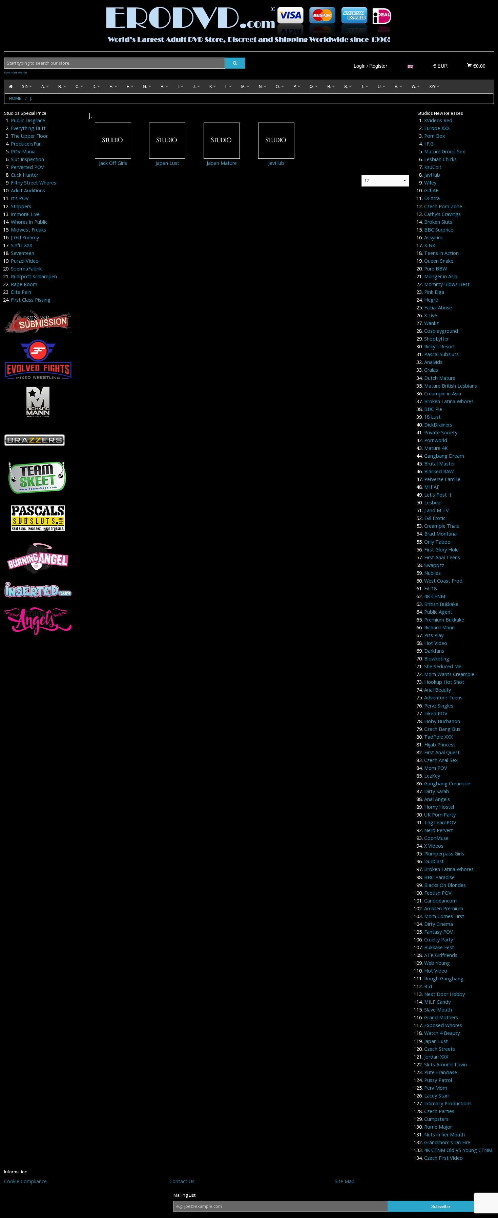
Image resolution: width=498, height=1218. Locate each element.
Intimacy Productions (448, 1103)
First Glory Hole (441, 549)
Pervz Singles (438, 705)
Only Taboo (437, 542)
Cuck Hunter (24, 175)
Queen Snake (438, 261)
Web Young (437, 963)
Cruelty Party (438, 939)
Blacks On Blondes (445, 885)
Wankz (431, 323)
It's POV (20, 198)
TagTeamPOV (440, 822)
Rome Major (438, 1127)
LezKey (432, 776)
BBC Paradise (439, 877)
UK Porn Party (440, 814)
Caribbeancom (440, 900)
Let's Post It (438, 495)
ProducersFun (26, 143)
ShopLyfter (436, 338)
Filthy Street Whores (33, 182)
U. (379, 86)
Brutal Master (439, 463)
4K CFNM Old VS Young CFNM (458, 1150)
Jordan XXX (436, 1056)
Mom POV (435, 768)
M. (243, 86)
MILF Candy (437, 1002)
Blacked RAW (439, 471)
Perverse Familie (442, 479)
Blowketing (436, 658)
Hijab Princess (440, 744)
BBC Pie (433, 409)
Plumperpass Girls (444, 853)
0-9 (25, 86)
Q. (312, 86)
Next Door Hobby (444, 994)
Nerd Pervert (438, 830)
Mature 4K (436, 448)
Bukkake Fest (439, 947)
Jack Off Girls (113, 163)
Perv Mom (435, 1088)
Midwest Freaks (28, 229)
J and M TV (436, 510)
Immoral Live (25, 214)
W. (414, 86)
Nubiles (432, 573)
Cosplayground (441, 331)
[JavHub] (276, 140)
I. (179, 86)
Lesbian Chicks (440, 159)
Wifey (430, 182)
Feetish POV (438, 893)
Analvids (433, 362)
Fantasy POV (438, 932)
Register (378, 65)
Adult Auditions (28, 190)
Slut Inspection (27, 159)
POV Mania (23, 151)
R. (329, 86)
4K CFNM (434, 596)
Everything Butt (28, 128)
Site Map (345, 1181)
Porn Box (434, 136)
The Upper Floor (29, 136)
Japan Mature (222, 163)
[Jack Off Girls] (113, 140)
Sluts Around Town (445, 1064)
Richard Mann (439, 627)
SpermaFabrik (26, 268)
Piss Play (433, 635)
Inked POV (436, 713)
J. (194, 86)
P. (294, 86)
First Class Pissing (30, 300)
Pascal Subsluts (441, 354)
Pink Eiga (434, 292)
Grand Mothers (441, 1017)
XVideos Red (438, 120)
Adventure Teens (443, 697)
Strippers (21, 206)
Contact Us (181, 1181)
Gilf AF (431, 190)
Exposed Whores (443, 1025)
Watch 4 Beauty (442, 1033)
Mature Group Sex (444, 151)
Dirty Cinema (438, 924)
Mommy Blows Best (447, 284)
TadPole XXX (438, 737)
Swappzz (434, 565)
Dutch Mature (439, 378)
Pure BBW (435, 268)
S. (346, 86)
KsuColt (432, 167)
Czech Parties (439, 1111)
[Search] (235, 63)
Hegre (431, 300)
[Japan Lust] (167, 140)
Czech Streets (439, 1049)
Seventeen (22, 253)
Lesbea (432, 502)
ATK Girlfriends (440, 955)
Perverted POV (27, 167)
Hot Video (435, 643)
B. (60, 86)
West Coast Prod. (443, 581)
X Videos (433, 846)
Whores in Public (29, 222)
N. (261, 86)
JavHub (276, 163)
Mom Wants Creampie (449, 674)
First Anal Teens (442, 557)
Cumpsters (436, 1119)
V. (396, 86)
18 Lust (432, 417)
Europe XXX (437, 128)
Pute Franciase (440, 1072)
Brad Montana (440, 533)
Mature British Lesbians (450, 386)
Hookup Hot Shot (444, 682)
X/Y (432, 86)
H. (162, 86)
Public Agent (438, 612)
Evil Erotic (434, 518)
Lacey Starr (436, 1095)
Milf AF (431, 487)
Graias (431, 370)
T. (362, 86)
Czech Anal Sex (441, 760)
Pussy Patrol (438, 1080)
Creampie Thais (441, 526)
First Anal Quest (442, 752)
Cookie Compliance (25, 1181)
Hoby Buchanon (442, 721)
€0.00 (478, 65)
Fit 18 (430, 588)
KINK (429, 245)
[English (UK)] (410, 65)
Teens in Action (441, 253)
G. (145, 86)
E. (111, 86)
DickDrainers (438, 424)
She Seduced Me (442, 666)
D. (94, 86)
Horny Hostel (439, 807)
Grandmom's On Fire (447, 1142)
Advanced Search (15, 72)
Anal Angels (437, 799)
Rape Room (24, 284)
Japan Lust (167, 163)
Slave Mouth (438, 1009)
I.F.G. (429, 143)
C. (77, 86)
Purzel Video (25, 261)
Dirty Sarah (436, 791)
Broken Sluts (438, 222)
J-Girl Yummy (25, 237)
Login (360, 65)
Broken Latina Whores (449, 401)
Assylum (433, 237)
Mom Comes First (444, 916)
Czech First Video (443, 1158)
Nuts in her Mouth (444, 1134)
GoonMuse (436, 838)
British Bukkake (441, 604)
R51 (428, 986)
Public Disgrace (28, 120)
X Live (430, 315)
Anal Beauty (437, 690)
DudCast (434, 861)
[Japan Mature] (222, 140)
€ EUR (440, 65)
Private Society (440, 432)
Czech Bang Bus (442, 729)
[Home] (10, 86)
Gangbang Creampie (447, 783)
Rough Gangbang (443, 978)
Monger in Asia (440, 276)
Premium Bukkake (444, 619)
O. (278, 86)
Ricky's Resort (439, 346)
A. (43, 86)
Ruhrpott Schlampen (34, 276)
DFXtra (432, 198)
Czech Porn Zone (443, 206)
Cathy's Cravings (442, 214)
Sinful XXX (21, 245)
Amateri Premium (443, 908)
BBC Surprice (438, 229)
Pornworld (435, 440)
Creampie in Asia (442, 393)
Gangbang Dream (444, 456)
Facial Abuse (438, 307)
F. (128, 86)
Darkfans (434, 651)
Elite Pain (21, 292)
